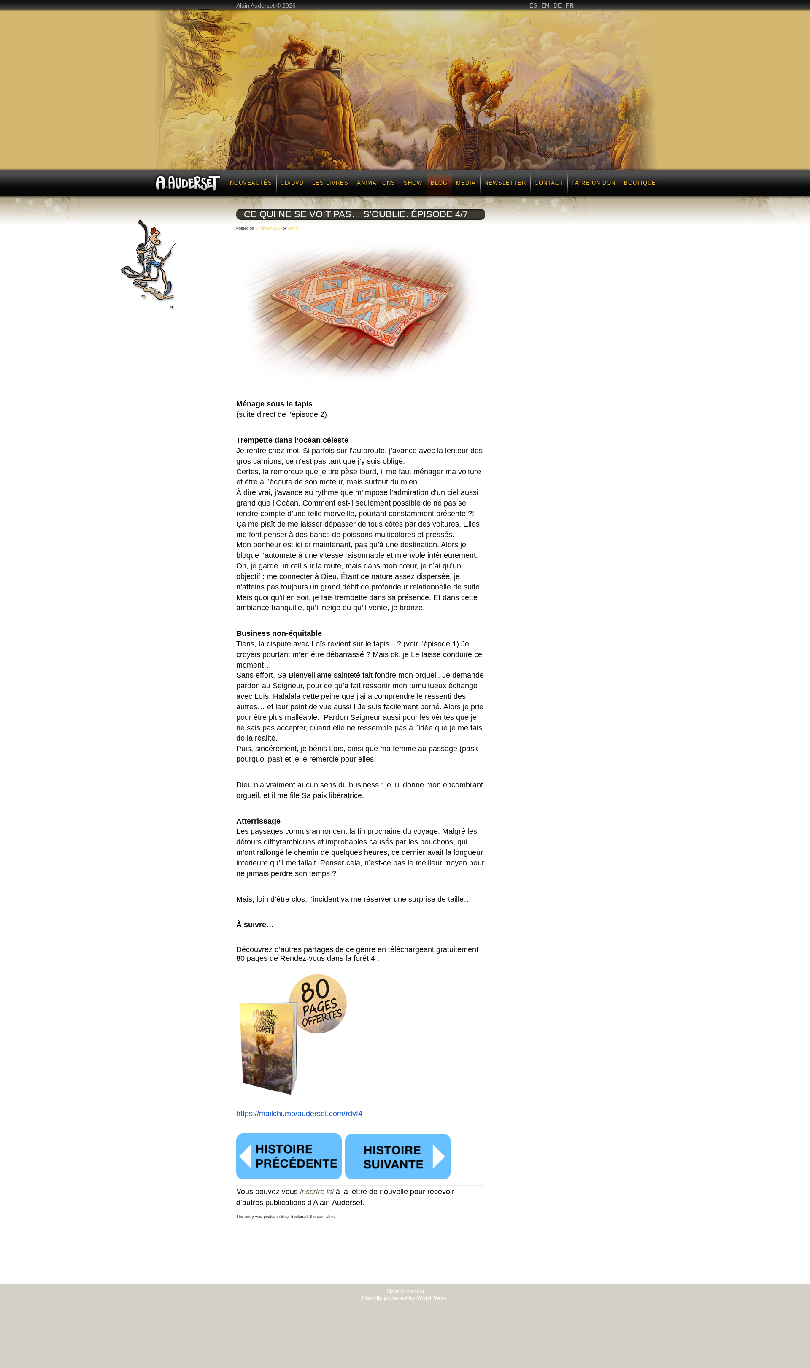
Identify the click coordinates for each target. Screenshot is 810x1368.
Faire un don (594, 183)
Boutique (640, 183)
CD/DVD (292, 183)
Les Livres (330, 183)
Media (466, 183)
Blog (439, 183)
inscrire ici (317, 1191)
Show (413, 183)
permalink (325, 1216)
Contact (549, 183)
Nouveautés (251, 183)
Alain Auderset (405, 1291)
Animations (376, 183)
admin (293, 228)
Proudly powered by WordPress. (405, 1298)
